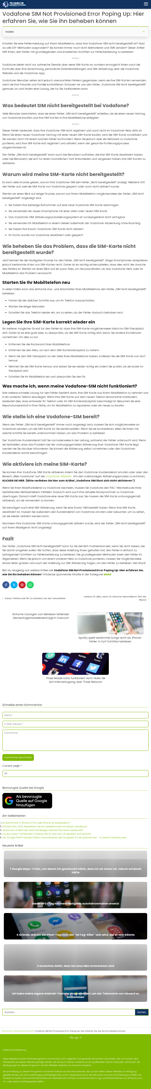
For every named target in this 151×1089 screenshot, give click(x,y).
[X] (14, 584)
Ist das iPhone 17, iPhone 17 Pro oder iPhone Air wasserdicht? (36, 823)
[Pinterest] (22, 584)
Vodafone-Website (58, 476)
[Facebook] (5, 584)
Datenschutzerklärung (14, 1049)
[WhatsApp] (30, 584)
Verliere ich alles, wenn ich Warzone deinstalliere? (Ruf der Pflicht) (115, 598)
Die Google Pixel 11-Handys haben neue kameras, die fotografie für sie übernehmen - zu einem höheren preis (64, 837)
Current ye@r (12, 766)
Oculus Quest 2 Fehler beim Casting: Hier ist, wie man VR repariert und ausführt (46, 834)
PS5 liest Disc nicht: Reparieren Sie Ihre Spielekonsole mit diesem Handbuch (44, 826)
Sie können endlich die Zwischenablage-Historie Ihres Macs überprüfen (42, 830)
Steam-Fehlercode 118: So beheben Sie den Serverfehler (35, 598)
